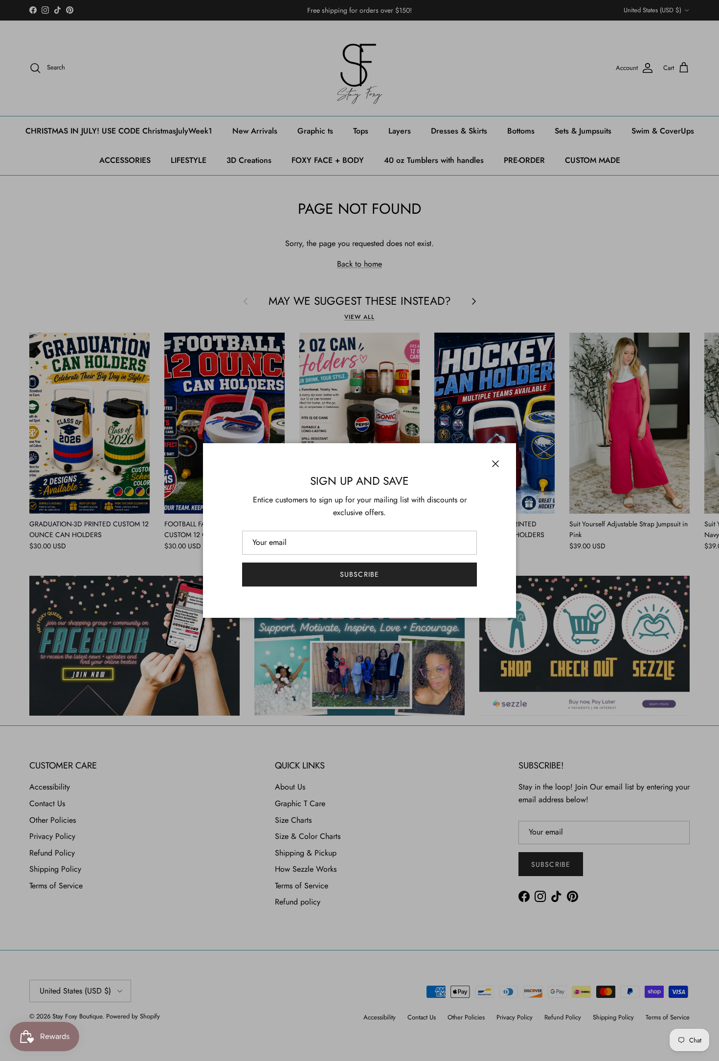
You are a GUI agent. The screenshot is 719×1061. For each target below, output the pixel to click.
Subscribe (359, 574)
